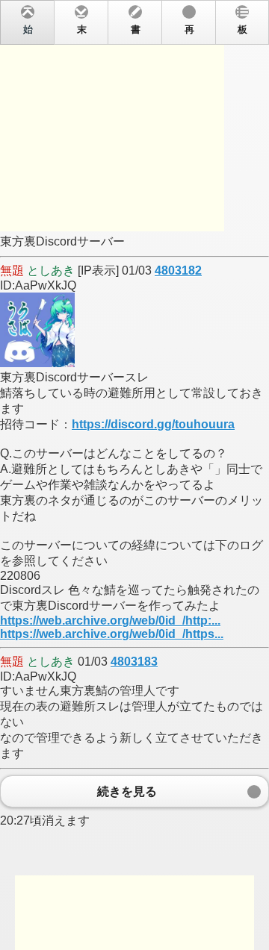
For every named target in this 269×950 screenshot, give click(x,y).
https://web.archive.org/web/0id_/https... (111, 634)
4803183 (134, 661)
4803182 (178, 270)
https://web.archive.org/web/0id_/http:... (110, 620)
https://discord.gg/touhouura (153, 424)
